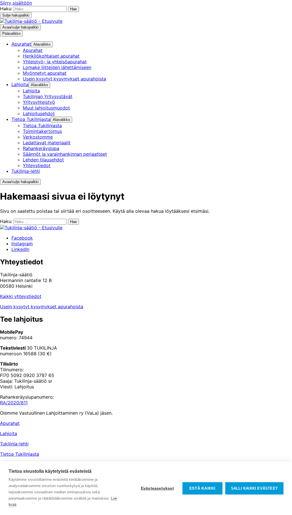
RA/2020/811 (14, 402)
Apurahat (10, 423)
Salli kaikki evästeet (254, 488)
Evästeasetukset (157, 488)
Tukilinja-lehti (14, 444)
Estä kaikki (202, 488)
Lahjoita (8, 433)
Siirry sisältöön (16, 3)
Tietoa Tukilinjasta (19, 454)
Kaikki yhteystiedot (20, 296)
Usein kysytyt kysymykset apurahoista (41, 306)
